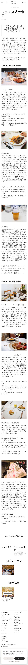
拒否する (8, 658)
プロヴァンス (17, 620)
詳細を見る (17, 661)
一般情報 (3, 638)
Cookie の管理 (4, 620)
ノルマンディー (17, 617)
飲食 (18, 7)
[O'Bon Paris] (13, 2)
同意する (20, 658)
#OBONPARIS (17, 553)
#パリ (19, 554)
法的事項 (3, 617)
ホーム (10, 7)
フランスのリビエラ (18, 624)
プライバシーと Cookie (6, 619)
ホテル (2, 630)
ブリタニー (16, 619)
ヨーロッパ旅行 (4, 641)
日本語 (23, 2)
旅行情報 (4, 637)
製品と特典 (17, 628)
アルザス (16, 625)
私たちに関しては (5, 614)
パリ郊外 (16, 614)
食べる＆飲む (4, 625)
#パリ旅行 (21, 552)
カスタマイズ (11, 661)
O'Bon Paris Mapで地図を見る (14, 536)
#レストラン (16, 552)
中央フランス (17, 616)
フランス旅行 (18, 612)
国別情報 (3, 640)
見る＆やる (3, 627)
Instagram (5, 646)
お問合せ (3, 616)
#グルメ (21, 554)
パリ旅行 (14, 7)
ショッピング (4, 628)
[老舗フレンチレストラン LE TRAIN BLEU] (7, 570)
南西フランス (17, 622)
